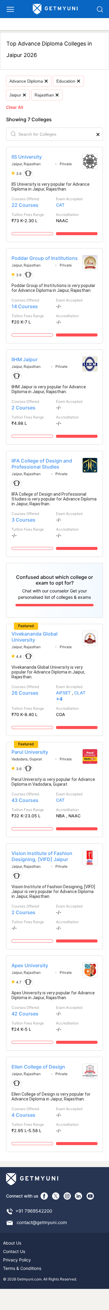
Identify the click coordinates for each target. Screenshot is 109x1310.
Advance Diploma (26, 81)
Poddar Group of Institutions (45, 258)
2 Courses (23, 408)
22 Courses (25, 205)
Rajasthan (44, 95)
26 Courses (25, 693)
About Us (12, 1242)
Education (65, 81)
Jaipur (15, 95)
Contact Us (14, 1251)
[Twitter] (55, 1196)
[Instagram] (67, 1196)
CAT (60, 204)
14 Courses (25, 306)
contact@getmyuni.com (42, 1222)
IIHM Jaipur (25, 359)
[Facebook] (44, 1196)
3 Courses (23, 520)
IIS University (27, 157)
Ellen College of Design (38, 1067)
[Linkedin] (78, 1196)
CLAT (79, 692)
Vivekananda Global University (35, 637)
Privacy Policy (17, 1259)
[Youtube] (90, 1196)
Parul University (30, 752)
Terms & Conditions (22, 1268)
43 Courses (25, 800)
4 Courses (23, 1115)
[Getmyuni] (55, 9)
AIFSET (63, 692)
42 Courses (25, 1014)
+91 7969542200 (33, 1211)
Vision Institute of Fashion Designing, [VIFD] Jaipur (42, 856)
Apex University (30, 965)
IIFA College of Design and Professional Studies (42, 464)
